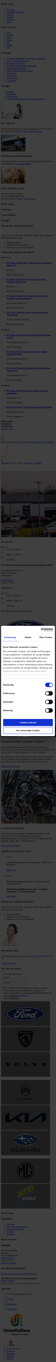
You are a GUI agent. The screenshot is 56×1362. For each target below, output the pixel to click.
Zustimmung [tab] (10, 637)
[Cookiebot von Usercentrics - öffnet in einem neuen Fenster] (41, 629)
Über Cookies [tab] (45, 637)
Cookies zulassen (28, 722)
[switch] (49, 693)
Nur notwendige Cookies (28, 730)
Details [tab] (28, 637)
